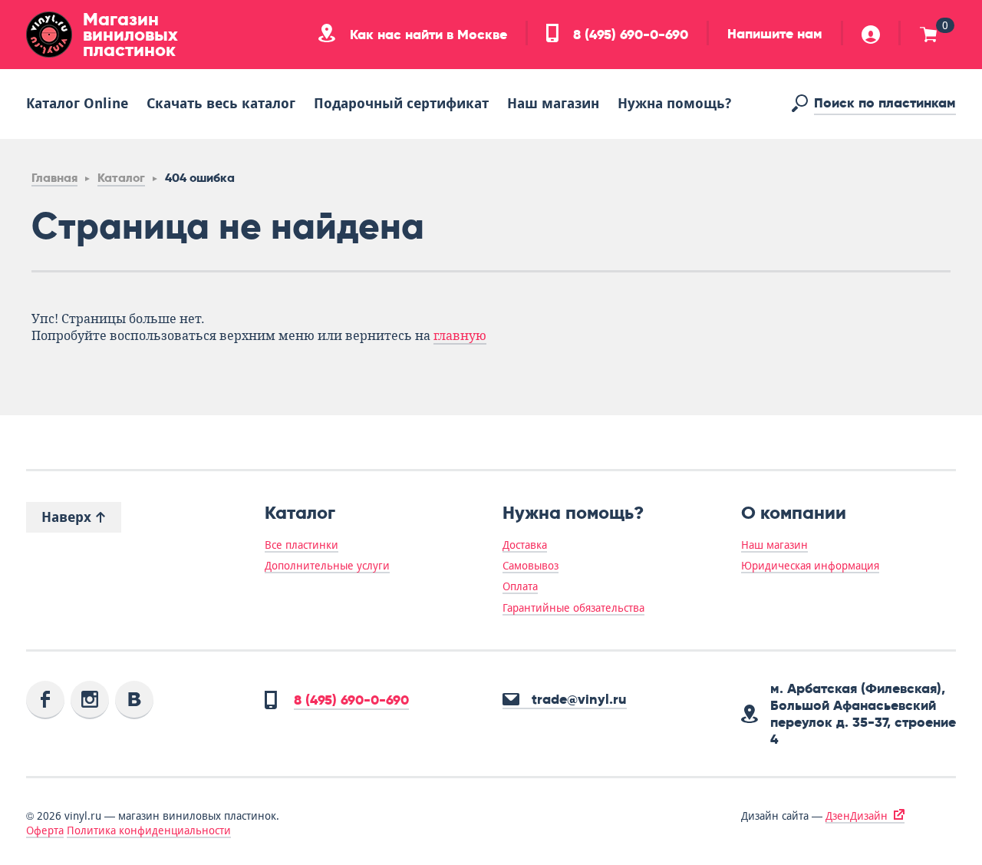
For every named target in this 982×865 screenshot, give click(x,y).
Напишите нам (774, 33)
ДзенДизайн (856, 816)
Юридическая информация (810, 566)
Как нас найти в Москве (426, 34)
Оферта (45, 830)
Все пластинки (301, 545)
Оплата (520, 586)
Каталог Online (77, 103)
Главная (54, 177)
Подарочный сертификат (401, 103)
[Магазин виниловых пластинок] (49, 35)
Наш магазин (553, 103)
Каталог (121, 177)
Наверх (68, 517)
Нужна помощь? (674, 103)
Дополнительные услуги (327, 566)
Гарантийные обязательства (573, 608)
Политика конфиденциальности (149, 830)
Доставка (525, 545)
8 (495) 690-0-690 (628, 34)
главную (459, 336)
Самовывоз (531, 566)
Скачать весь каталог (221, 103)
